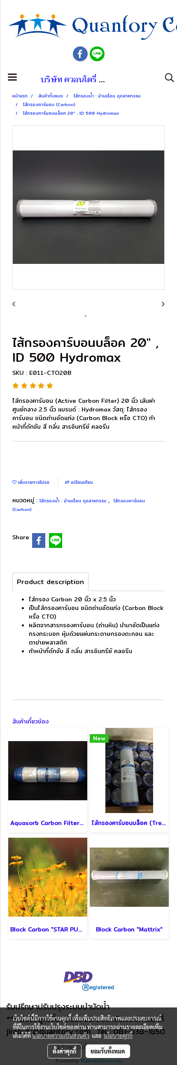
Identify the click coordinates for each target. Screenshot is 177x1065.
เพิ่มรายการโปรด (32, 482)
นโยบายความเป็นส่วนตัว (60, 1035)
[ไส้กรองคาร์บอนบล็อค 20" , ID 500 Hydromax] (88, 208)
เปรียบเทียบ (81, 482)
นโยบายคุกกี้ (118, 1035)
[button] (166, 77)
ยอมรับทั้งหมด (108, 1051)
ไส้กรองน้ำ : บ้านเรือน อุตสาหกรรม (74, 500)
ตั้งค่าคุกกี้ (64, 1051)
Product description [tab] (50, 582)
